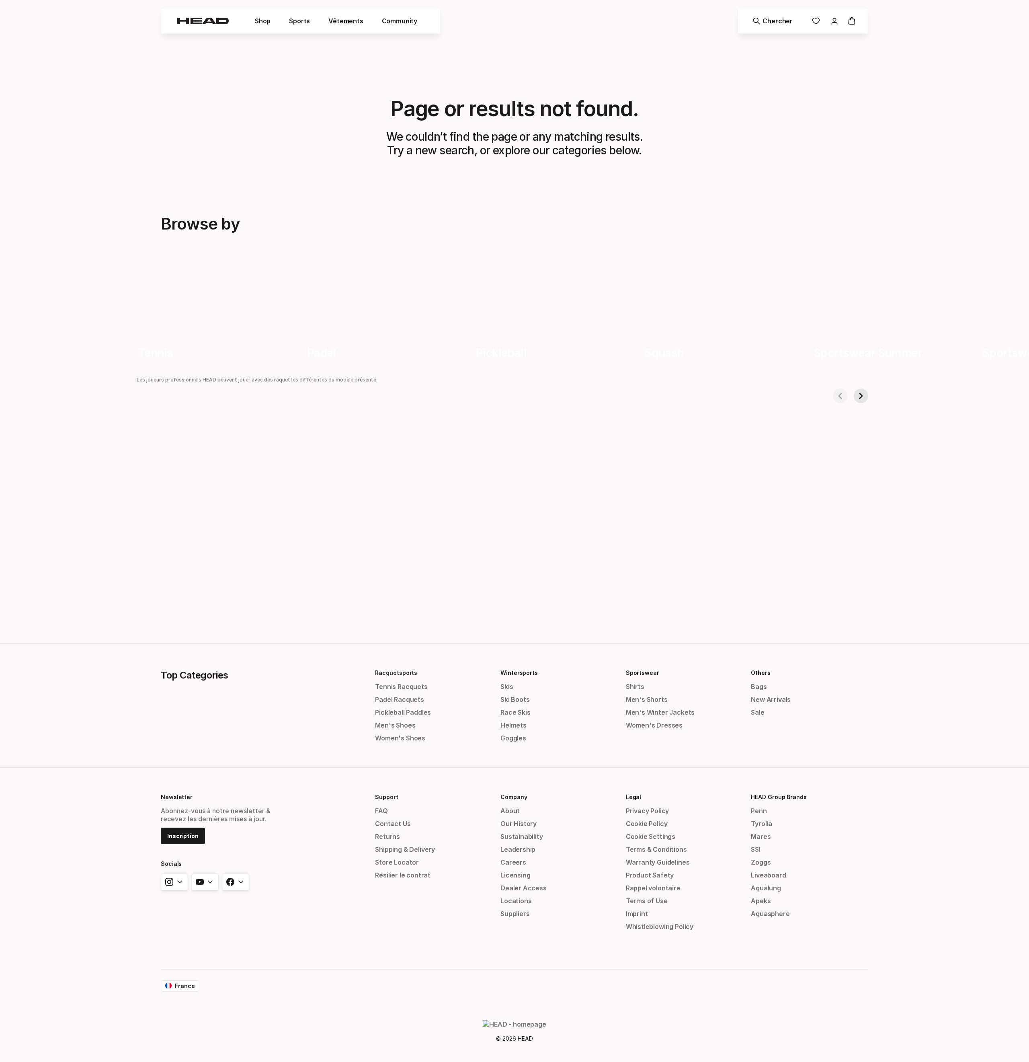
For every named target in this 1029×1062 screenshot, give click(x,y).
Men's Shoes (395, 725)
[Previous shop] (840, 396)
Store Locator (397, 862)
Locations (515, 901)
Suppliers (514, 914)
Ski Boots (514, 699)
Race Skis (515, 712)
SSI (755, 849)
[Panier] (852, 20)
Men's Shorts (647, 699)
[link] (816, 20)
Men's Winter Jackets (660, 712)
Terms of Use (647, 901)
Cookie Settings (650, 836)
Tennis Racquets (401, 687)
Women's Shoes (400, 738)
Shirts (635, 687)
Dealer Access (523, 888)
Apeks (761, 901)
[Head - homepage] (203, 21)
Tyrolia (761, 824)
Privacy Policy (647, 811)
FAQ (381, 811)
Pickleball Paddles (403, 712)
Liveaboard (768, 875)
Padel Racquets (399, 699)
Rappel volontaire (653, 888)
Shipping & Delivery (405, 849)
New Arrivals (771, 699)
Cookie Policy (647, 824)
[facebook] (235, 881)
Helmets (513, 725)
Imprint (637, 914)
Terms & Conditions (656, 849)
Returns (387, 836)
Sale (757, 712)
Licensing (515, 875)
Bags (759, 687)
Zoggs (761, 862)
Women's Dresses (654, 725)
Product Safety (650, 875)
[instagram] (174, 881)
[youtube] (205, 881)
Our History (518, 824)
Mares (761, 836)
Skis (506, 687)
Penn (759, 811)
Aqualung (766, 888)
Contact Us (392, 824)
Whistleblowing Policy (659, 927)
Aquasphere (770, 914)
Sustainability (521, 836)
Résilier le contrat (402, 875)
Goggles (513, 738)
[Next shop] (861, 396)
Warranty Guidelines (658, 862)
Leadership (517, 849)
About (510, 811)
